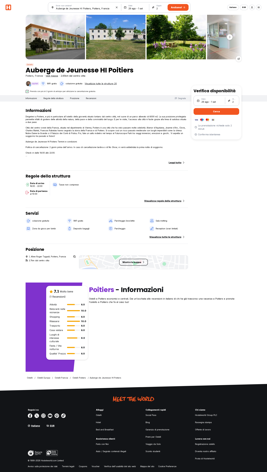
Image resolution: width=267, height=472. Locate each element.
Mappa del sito (147, 466)
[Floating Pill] (230, 37)
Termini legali (68, 466)
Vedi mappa (52, 75)
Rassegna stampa (203, 422)
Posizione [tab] (74, 98)
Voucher (96, 466)
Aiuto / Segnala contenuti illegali (111, 451)
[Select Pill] (252, 7)
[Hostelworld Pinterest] (57, 415)
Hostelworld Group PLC (206, 415)
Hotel (98, 422)
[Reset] (116, 7)
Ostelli (99, 415)
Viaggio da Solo (153, 444)
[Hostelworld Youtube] (50, 415)
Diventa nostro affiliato (205, 451)
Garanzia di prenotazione (157, 429)
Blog (148, 422)
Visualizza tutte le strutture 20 (101, 83)
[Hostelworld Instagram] (43, 415)
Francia (39, 75)
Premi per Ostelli (153, 437)
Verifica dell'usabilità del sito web (120, 466)
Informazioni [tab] (31, 98)
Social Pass (151, 415)
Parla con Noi (102, 444)
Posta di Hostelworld (205, 458)
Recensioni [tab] (91, 98)
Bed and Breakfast (105, 429)
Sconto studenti (153, 451)
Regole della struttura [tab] (53, 98)
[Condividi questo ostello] (238, 59)
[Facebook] (30, 415)
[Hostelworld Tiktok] (63, 415)
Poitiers (29, 75)
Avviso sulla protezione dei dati (42, 466)
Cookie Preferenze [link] (167, 466)
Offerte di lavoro (203, 429)
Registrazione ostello (205, 444)
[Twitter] (36, 415)
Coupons (83, 466)
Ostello (30, 65)
